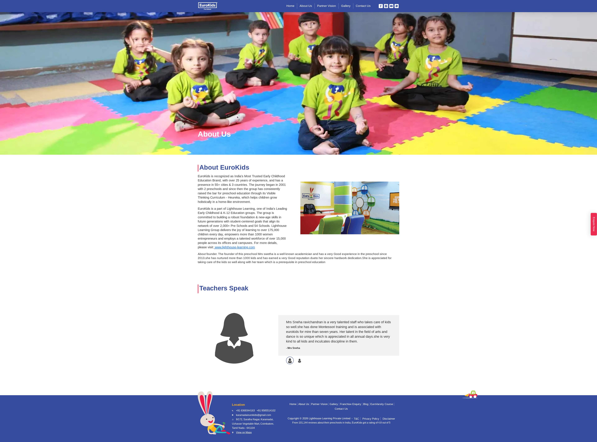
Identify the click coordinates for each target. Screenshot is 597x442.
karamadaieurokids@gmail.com (253, 415)
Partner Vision (326, 5)
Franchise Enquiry (350, 404)
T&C (356, 418)
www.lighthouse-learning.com (234, 247)
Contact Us (363, 5)
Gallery (346, 5)
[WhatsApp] (396, 6)
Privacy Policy (370, 418)
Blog (365, 404)
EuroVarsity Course (381, 404)
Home (290, 5)
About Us (306, 5)
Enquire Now (594, 224)
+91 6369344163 (245, 410)
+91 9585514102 (266, 410)
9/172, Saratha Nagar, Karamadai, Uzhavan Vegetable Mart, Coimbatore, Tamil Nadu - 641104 (253, 423)
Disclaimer (389, 418)
